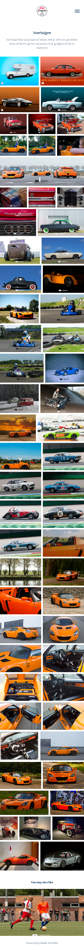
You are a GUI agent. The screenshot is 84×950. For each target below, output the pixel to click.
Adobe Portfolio (49, 943)
